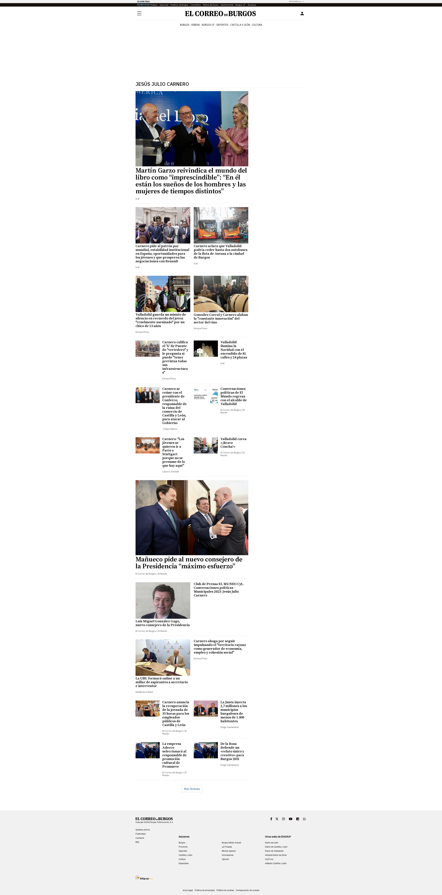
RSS (137, 842)
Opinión (225, 859)
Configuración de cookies (247, 890)
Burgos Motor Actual (231, 843)
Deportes (183, 851)
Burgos (184, 24)
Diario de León (271, 843)
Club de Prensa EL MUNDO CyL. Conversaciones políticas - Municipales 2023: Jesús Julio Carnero (219, 590)
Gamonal (164, 4)
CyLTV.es (269, 859)
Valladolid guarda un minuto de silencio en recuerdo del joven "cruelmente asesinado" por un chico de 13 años (161, 320)
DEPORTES (222, 24)
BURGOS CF (208, 24)
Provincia (183, 847)
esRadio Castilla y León (276, 863)
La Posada (227, 847)
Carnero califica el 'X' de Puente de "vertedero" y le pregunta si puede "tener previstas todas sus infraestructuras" (175, 357)
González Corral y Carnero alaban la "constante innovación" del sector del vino (221, 319)
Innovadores (227, 855)
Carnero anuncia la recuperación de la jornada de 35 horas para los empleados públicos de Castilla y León (175, 713)
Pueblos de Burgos (179, 4)
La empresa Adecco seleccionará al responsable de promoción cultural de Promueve (174, 755)
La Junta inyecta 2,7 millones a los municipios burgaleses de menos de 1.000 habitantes (233, 711)
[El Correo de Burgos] (220, 13)
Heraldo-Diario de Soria (276, 855)
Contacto (140, 838)
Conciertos (196, 4)
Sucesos (252, 4)
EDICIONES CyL (295, 1)
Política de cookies (225, 890)
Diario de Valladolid (274, 851)
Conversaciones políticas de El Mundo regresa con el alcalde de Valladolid (233, 396)
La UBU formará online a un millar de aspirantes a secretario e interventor (162, 682)
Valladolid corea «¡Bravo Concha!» (233, 443)
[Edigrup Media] (144, 878)
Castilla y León (240, 24)
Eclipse (154, 4)
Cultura (257, 24)
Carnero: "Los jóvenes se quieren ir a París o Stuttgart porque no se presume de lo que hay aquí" (173, 452)
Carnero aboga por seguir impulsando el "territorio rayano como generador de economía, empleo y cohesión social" (220, 647)
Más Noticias (192, 789)
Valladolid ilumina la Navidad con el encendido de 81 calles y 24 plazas (233, 350)
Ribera (195, 24)
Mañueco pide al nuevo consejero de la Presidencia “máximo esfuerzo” (189, 563)
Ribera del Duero (210, 4)
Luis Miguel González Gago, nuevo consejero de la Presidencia (163, 623)
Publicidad (141, 834)
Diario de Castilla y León (276, 847)
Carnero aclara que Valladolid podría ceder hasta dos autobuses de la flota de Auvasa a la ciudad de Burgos (220, 252)
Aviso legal (188, 890)
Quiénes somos (143, 830)
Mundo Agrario (229, 851)
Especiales (184, 863)
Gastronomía (227, 4)
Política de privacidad (205, 890)
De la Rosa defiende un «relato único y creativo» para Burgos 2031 (232, 751)
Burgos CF (241, 4)
